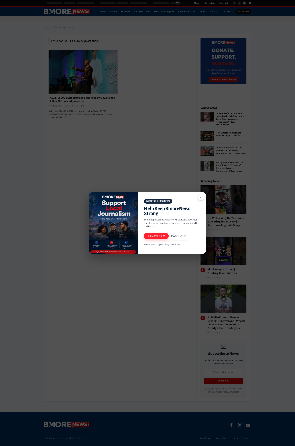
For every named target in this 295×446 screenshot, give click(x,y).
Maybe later (178, 235)
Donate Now (156, 236)
